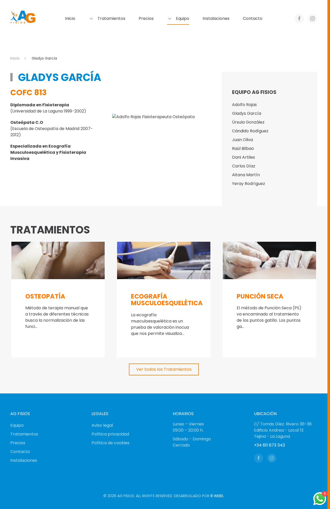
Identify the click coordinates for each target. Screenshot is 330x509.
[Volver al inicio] (23, 18)
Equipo (17, 425)
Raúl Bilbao (243, 148)
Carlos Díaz (243, 166)
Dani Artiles (243, 157)
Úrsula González (248, 122)
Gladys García (246, 113)
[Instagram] (312, 18)
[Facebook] (299, 18)
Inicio (70, 18)
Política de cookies (110, 443)
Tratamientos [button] (111, 18)
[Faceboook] (258, 458)
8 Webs (216, 495)
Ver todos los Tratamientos (164, 369)
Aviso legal (102, 425)
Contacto (252, 18)
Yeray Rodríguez (248, 184)
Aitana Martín (246, 175)
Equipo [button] (182, 18)
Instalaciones (216, 18)
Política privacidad (110, 434)
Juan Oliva (242, 140)
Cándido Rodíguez (250, 131)
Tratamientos (24, 434)
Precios (146, 18)
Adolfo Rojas (244, 105)
